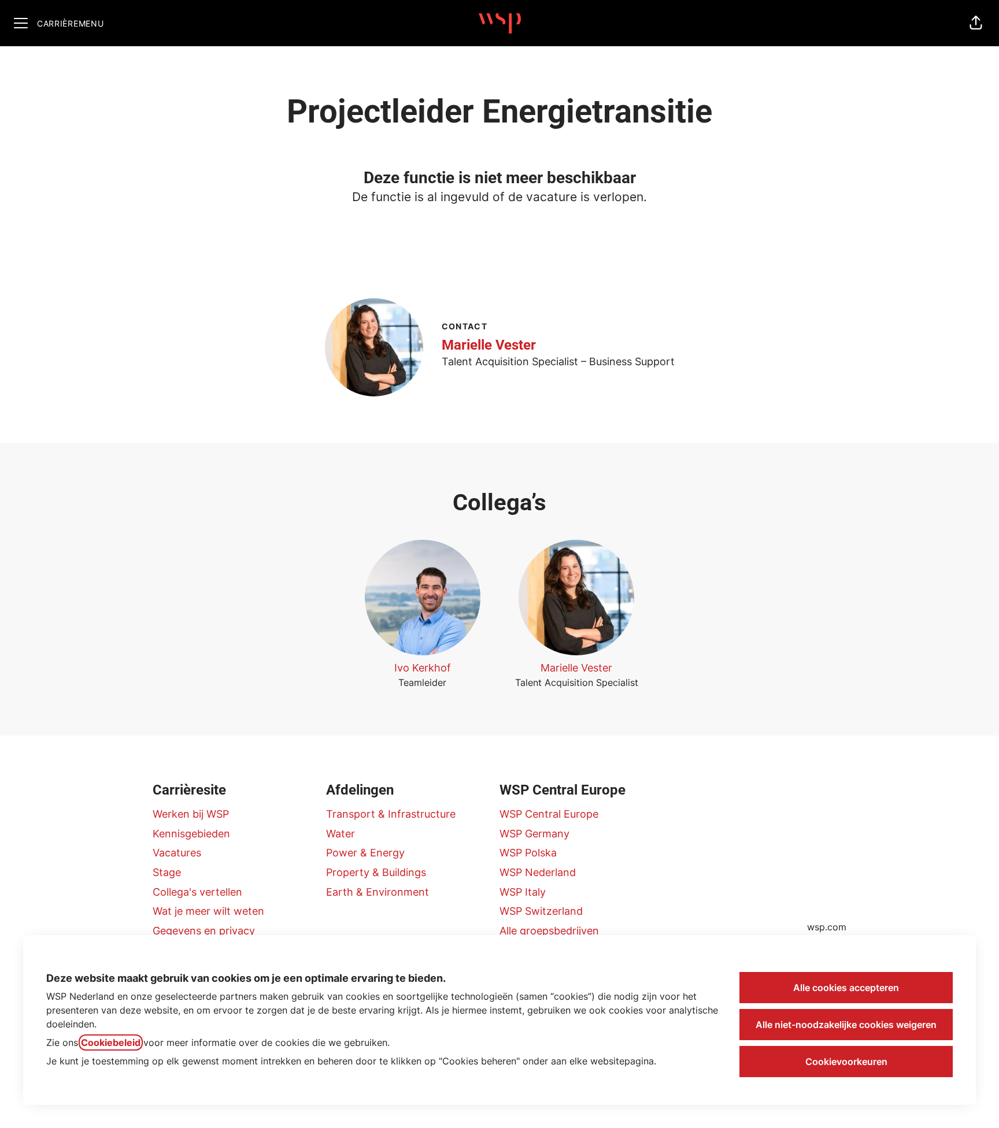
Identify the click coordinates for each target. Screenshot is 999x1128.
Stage (167, 872)
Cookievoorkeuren (846, 1061)
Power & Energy (365, 853)
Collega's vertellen (197, 892)
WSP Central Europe (549, 814)
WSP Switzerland (541, 911)
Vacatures (177, 853)
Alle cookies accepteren (846, 987)
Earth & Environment (377, 892)
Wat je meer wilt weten (208, 911)
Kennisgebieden (191, 834)
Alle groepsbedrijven (549, 931)
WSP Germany (534, 834)
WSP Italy (523, 892)
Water (340, 834)
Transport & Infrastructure (391, 814)
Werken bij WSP (191, 814)
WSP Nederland (538, 872)
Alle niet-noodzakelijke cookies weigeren (846, 1024)
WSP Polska (528, 853)
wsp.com (826, 927)
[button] (976, 23)
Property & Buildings (376, 872)
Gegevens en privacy (204, 931)
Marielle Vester (489, 345)
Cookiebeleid (110, 1042)
